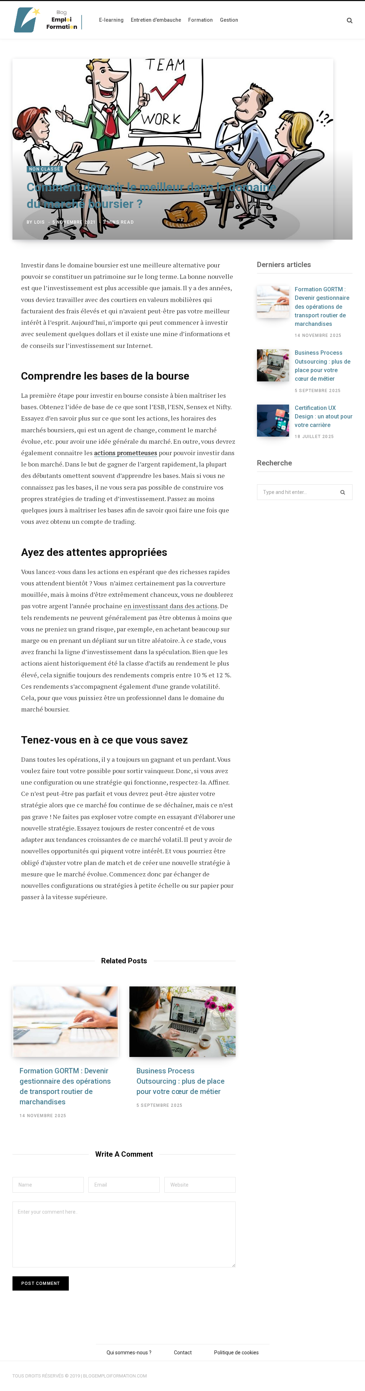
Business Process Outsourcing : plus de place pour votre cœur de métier (181, 1081)
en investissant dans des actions (170, 605)
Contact (183, 1352)
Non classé (44, 169)
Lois (39, 222)
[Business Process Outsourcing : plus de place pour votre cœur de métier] (182, 1021)
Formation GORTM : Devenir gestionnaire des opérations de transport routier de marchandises (322, 306)
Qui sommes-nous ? (129, 1352)
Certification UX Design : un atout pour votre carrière (324, 417)
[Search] (350, 20)
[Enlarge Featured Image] (182, 149)
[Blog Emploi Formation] (48, 20)
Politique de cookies (236, 1352)
